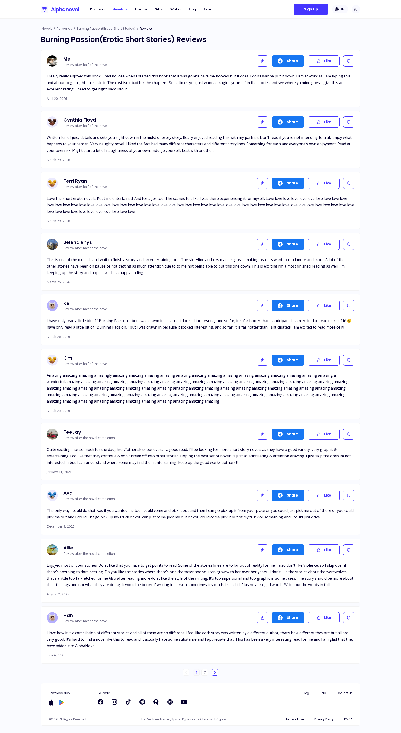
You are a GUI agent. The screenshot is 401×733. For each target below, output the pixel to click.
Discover (97, 9)
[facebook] (100, 702)
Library (141, 9)
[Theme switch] (356, 9)
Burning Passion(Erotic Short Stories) (106, 28)
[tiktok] (128, 702)
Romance (64, 28)
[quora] (156, 702)
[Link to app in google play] (61, 702)
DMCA (348, 719)
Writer (175, 9)
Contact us (344, 693)
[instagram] (114, 702)
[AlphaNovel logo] (60, 9)
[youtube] (184, 702)
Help (323, 693)
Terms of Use (295, 719)
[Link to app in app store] (51, 702)
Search (210, 9)
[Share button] (262, 61)
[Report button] (348, 61)
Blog (192, 9)
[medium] (170, 702)
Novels (47, 28)
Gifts (158, 9)
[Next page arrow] (215, 672)
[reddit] (142, 702)
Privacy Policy (323, 719)
